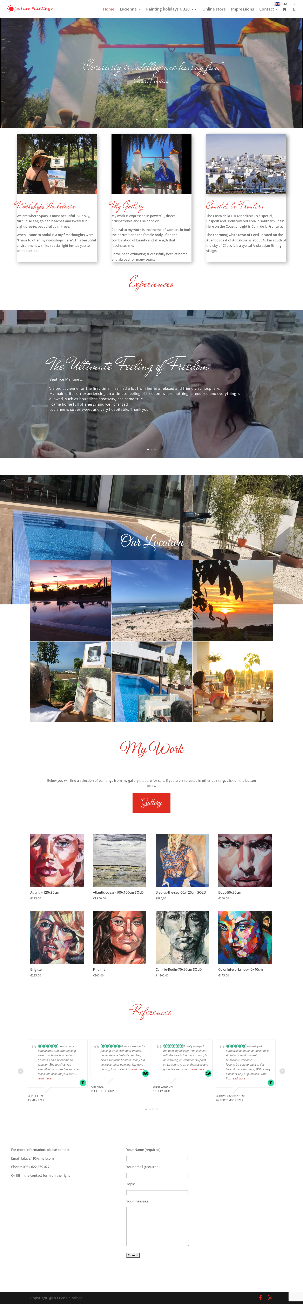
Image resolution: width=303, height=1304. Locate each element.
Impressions (242, 10)
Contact (266, 10)
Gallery (151, 802)
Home (108, 10)
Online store (214, 10)
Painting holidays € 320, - (169, 10)
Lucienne (128, 10)
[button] (284, 4)
